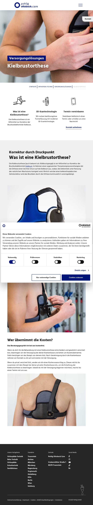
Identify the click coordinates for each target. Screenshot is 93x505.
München (31, 462)
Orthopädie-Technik (45, 87)
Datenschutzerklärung (14, 500)
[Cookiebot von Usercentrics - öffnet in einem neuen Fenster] (80, 225)
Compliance (58, 500)
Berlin (30, 480)
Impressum (25, 500)
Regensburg (32, 468)
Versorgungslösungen (62, 87)
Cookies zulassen (76, 277)
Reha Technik (12, 459)
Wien (30, 483)
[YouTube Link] (70, 462)
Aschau (30, 459)
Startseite (32, 87)
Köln (29, 477)
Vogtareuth (32, 471)
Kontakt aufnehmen (74, 127)
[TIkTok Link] (69, 465)
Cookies (33, 500)
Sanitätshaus (12, 468)
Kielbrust (28, 166)
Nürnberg (31, 465)
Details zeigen (80, 270)
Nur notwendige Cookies (46, 277)
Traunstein (32, 456)
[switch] (35, 262)
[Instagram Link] (69, 459)
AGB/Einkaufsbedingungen (45, 500)
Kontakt (88, 19)
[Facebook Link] (69, 456)
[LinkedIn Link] (69, 468)
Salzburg (31, 486)
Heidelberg (32, 474)
